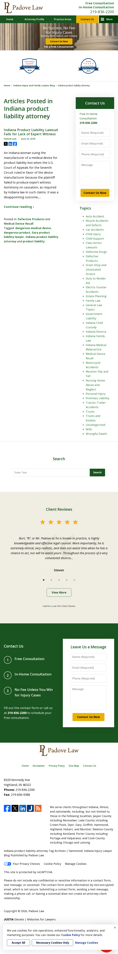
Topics (85, 208)
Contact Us (87, 19)
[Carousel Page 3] (59, 580)
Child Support (95, 238)
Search (97, 472)
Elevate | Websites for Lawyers (30, 919)
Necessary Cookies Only (52, 942)
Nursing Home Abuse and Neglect (95, 385)
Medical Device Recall (18, 223)
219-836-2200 (102, 11)
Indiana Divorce (96, 331)
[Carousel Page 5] (74, 580)
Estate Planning (96, 296)
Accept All (18, 942)
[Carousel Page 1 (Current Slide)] (43, 580)
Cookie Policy (52, 864)
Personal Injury (96, 393)
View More (59, 592)
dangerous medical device (33, 228)
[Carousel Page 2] (51, 580)
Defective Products (31, 219)
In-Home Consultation (96, 7)
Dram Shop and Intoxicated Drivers (96, 269)
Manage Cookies (76, 864)
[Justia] (30, 808)
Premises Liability (97, 398)
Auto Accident (95, 216)
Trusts (90, 411)
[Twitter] (15, 808)
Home (9, 19)
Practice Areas (62, 19)
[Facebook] (7, 808)
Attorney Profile (34, 19)
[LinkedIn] (22, 808)
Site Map (74, 765)
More (109, 19)
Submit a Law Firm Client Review (59, 606)
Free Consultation (99, 3)
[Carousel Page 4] (67, 580)
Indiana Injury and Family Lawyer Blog (34, 85)
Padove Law (36, 911)
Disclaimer (39, 765)
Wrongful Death (96, 434)
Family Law (93, 300)
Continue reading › (19, 207)
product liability (34, 241)
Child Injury (93, 234)
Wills (89, 429)
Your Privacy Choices (26, 864)
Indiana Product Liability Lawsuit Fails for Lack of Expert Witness (31, 132)
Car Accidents (95, 229)
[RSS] (38, 808)
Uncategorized (95, 425)
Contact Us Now (59, 41)
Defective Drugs (96, 252)
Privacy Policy (57, 765)
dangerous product (17, 232)
